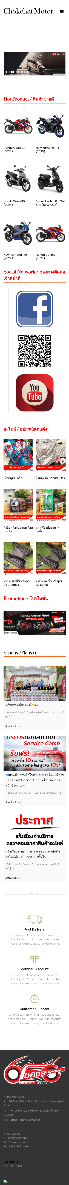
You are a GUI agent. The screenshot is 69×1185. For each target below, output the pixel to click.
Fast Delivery (34, 929)
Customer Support (35, 1009)
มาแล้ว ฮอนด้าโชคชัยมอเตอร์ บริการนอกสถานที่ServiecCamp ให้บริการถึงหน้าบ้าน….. (34, 780)
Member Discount (35, 969)
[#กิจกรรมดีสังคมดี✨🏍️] (35, 683)
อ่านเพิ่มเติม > (12, 726)
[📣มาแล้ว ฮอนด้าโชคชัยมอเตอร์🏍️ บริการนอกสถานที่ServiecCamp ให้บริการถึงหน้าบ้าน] (35, 753)
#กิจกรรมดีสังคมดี (18, 705)
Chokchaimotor (18, 1138)
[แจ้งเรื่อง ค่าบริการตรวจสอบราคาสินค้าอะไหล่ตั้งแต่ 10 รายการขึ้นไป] (35, 830)
